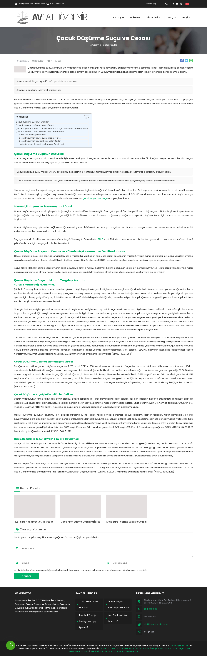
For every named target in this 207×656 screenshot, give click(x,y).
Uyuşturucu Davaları (161, 648)
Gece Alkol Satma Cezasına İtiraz (80, 521)
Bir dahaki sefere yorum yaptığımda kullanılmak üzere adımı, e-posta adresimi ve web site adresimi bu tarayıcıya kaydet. (82, 570)
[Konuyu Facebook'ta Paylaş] (182, 60)
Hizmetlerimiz (154, 17)
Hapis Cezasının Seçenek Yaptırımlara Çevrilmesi (41, 144)
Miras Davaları (143, 648)
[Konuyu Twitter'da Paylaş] (186, 60)
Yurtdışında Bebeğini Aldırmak (32, 135)
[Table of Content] (86, 117)
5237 (100, 239)
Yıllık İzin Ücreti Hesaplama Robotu (107, 651)
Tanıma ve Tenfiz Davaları (88, 604)
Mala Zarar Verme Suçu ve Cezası (126, 521)
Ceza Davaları (127, 648)
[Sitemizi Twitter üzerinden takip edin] (177, 4)
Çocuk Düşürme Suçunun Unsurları (32, 122)
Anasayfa (118, 17)
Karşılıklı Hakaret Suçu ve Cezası (34, 521)
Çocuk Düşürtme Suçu (95, 198)
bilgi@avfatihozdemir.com (32, 3)
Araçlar (172, 17)
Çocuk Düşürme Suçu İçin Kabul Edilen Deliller (40, 141)
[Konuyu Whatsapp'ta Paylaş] (191, 60)
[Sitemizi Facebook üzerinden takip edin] (173, 4)
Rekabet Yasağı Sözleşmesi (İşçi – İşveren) (88, 621)
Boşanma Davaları (110, 648)
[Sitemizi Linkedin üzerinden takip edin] (181, 4)
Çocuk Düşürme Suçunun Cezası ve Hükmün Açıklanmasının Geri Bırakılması (52, 128)
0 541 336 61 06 (57, 3)
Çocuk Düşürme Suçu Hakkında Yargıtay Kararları (40, 131)
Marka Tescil (132, 651)
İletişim (186, 17)
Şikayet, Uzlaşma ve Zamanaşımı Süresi (35, 125)
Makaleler (135, 17)
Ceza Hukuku (110, 44)
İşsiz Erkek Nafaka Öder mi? (117, 618)
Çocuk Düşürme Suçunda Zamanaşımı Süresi (40, 138)
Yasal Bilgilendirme (179, 645)
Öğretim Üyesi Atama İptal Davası (118, 604)
